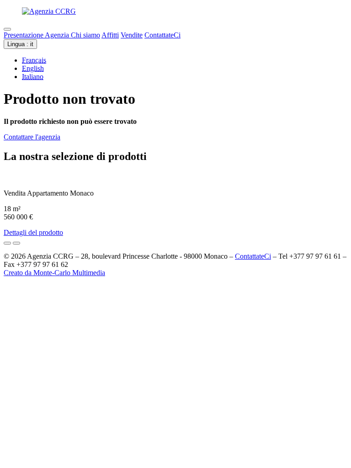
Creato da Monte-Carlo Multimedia (54, 273)
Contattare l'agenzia (32, 137)
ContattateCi (162, 35)
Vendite (132, 35)
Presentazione (24, 35)
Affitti (110, 35)
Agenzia (58, 35)
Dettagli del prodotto (33, 232)
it (20, 44)
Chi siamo (85, 35)
